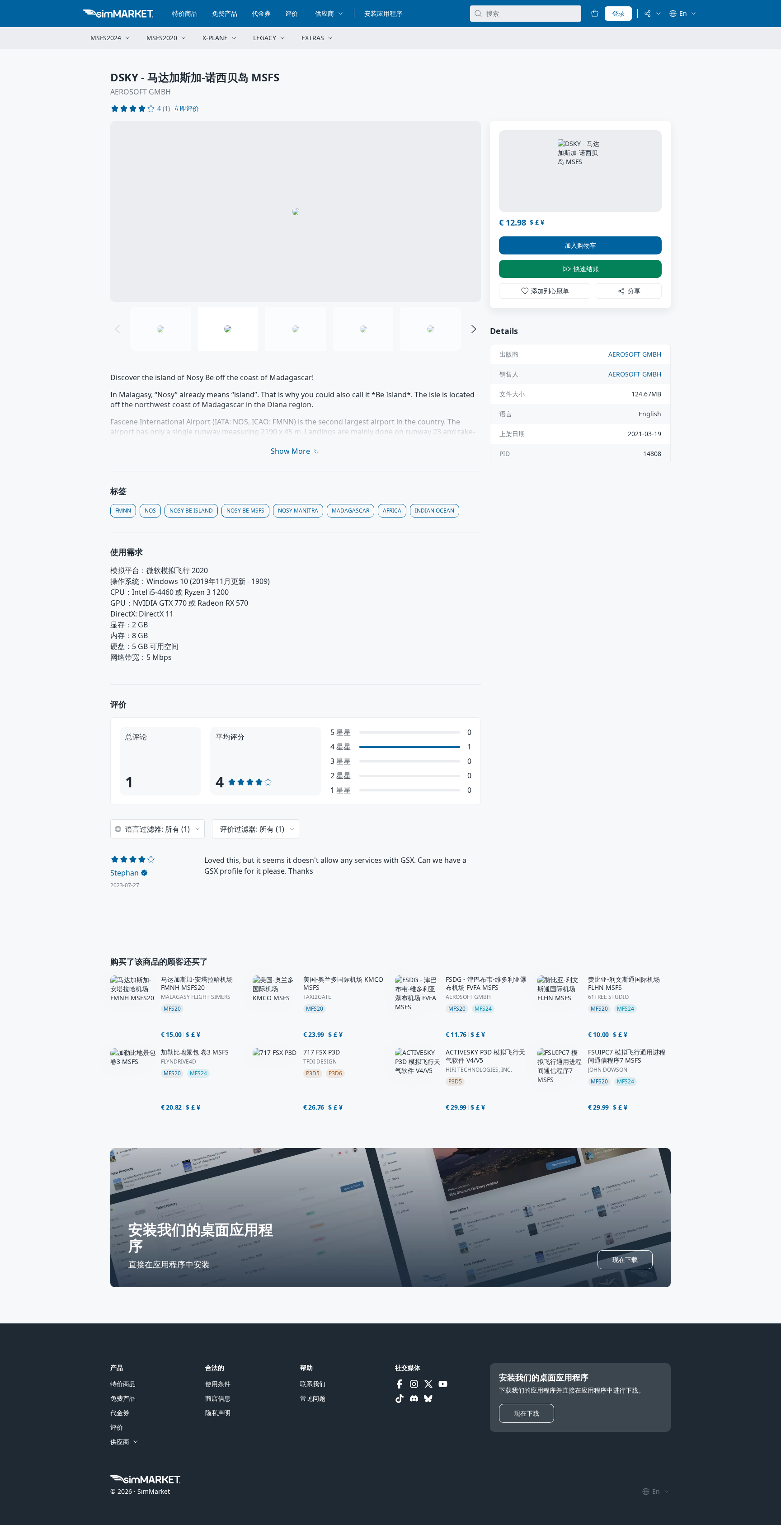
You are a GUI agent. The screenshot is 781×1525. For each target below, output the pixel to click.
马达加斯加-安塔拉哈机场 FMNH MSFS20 (197, 983)
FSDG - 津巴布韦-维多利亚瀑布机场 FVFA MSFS (486, 983)
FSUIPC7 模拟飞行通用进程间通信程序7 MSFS (626, 1056)
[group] (295, 211)
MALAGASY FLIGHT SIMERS (196, 997)
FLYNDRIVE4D (178, 1061)
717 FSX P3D (321, 1052)
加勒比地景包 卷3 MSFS (195, 1052)
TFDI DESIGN (320, 1061)
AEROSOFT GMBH (140, 92)
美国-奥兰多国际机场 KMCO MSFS (343, 983)
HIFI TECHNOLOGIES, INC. (479, 1069)
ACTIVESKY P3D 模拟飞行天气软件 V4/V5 (485, 1056)
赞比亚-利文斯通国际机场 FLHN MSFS (624, 983)
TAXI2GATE (317, 997)
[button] (186, 108)
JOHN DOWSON (607, 1069)
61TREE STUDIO (608, 997)
